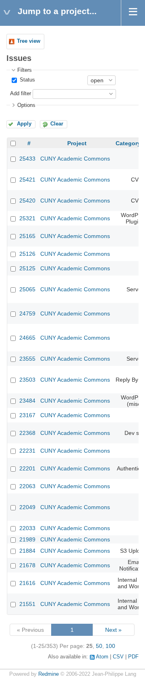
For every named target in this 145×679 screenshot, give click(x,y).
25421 (27, 179)
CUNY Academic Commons (75, 158)
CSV (118, 657)
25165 (27, 236)
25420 (27, 200)
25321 (27, 218)
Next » (113, 630)
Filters (24, 70)
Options (26, 105)
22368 (27, 433)
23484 (27, 400)
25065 (27, 289)
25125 (27, 268)
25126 (27, 254)
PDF (133, 657)
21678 (27, 565)
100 (110, 646)
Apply (24, 124)
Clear (56, 124)
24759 (27, 313)
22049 (27, 507)
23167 (27, 415)
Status (26, 80)
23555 (27, 358)
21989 (27, 539)
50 (99, 646)
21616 (27, 583)
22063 (27, 486)
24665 (27, 337)
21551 (27, 604)
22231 (27, 450)
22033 (27, 528)
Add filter (20, 93)
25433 (27, 158)
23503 (27, 379)
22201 (27, 468)
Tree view (28, 41)
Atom (102, 657)
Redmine (48, 674)
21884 (27, 550)
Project (77, 143)
